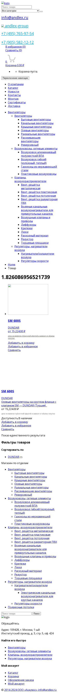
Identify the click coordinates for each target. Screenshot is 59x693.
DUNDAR (13, 457)
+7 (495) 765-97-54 (17, 33)
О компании (16, 84)
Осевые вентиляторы (35, 130)
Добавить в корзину (21, 343)
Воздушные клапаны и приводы (35, 556)
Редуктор (27, 239)
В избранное (15, 46)
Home (11, 264)
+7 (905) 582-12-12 (17, 42)
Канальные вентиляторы (37, 123)
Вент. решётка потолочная (38, 195)
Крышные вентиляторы (36, 127)
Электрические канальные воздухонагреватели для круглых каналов (38, 596)
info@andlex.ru (14, 17)
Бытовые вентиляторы (36, 119)
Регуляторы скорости (35, 261)
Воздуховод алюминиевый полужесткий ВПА (38, 154)
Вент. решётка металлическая (30, 186)
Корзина (13, 676)
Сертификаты (17, 102)
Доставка (14, 106)
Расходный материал (34, 235)
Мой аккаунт (16, 683)
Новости (13, 91)
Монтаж (13, 99)
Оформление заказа (21, 680)
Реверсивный (30, 145)
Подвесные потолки (21, 607)
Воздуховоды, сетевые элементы (35, 148)
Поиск (36, 613)
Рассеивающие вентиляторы (30, 139)
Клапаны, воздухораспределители (30, 179)
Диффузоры (28, 224)
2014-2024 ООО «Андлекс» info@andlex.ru (30, 690)
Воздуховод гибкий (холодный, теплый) (34, 161)
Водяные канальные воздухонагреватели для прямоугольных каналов (37, 210)
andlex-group (16, 25)
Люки (24, 232)
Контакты (14, 95)
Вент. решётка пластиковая (39, 192)
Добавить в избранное (23, 346)
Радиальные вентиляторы (38, 134)
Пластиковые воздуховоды (38, 174)
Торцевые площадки (35, 243)
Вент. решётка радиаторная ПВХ (35, 542)
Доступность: (10, 418)
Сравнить (13, 50)
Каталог (13, 88)
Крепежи (26, 228)
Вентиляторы (16, 112)
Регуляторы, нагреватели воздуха (30, 582)
